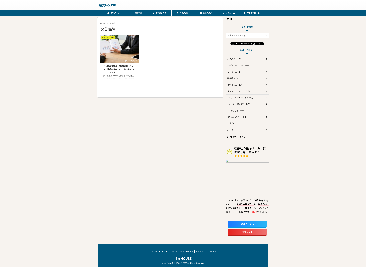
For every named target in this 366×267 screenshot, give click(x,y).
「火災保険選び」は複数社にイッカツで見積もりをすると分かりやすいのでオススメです (119, 69)
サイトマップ (201, 251)
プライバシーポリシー (158, 251)
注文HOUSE (107, 5)
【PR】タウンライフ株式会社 (181, 251)
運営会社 (212, 251)
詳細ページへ (247, 224)
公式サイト (247, 232)
